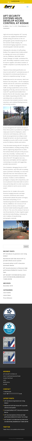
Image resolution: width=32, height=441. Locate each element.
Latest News (7, 295)
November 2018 (8, 286)
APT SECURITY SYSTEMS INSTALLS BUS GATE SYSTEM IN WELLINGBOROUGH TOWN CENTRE (14, 277)
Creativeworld (19, 438)
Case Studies (7, 292)
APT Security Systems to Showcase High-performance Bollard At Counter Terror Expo (15, 270)
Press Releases (22, 26)
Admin (6, 26)
